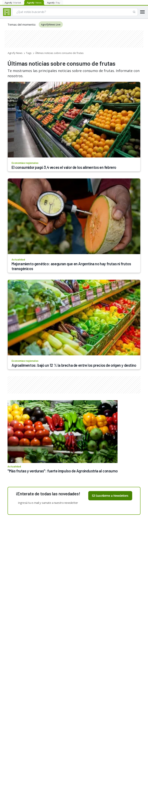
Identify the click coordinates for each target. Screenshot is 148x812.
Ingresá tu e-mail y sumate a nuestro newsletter (48, 503)
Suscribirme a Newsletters (112, 495)
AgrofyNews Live (51, 24)
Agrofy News (15, 52)
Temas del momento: (22, 24)
